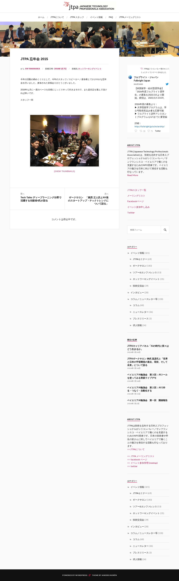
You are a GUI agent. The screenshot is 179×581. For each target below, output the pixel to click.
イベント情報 (96, 17)
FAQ (111, 17)
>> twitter (132, 466)
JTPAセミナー (140, 259)
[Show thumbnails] (64, 171)
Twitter (131, 212)
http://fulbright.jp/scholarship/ (150, 126)
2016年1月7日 (60, 69)
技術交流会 (138, 285)
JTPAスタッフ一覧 (136, 190)
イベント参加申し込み (138, 207)
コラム (136, 305)
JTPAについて (57, 17)
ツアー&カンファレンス (145, 272)
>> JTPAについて (136, 449)
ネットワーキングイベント (90, 69)
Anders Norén (109, 575)
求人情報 (137, 325)
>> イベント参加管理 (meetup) (142, 462)
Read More (132, 175)
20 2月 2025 (138, 84)
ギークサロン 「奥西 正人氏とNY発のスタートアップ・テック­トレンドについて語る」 (88, 200)
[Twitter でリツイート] (142, 69)
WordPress (81, 575)
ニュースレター (141, 312)
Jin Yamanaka (32, 69)
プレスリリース (141, 318)
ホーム (41, 17)
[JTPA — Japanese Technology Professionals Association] (89, 6)
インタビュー (137, 292)
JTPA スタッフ (77, 17)
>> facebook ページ (137, 459)
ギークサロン (139, 265)
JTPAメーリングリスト (130, 17)
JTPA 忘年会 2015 (34, 59)
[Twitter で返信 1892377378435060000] (136, 131)
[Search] (165, 230)
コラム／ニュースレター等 (144, 299)
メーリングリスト (136, 195)
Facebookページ (135, 201)
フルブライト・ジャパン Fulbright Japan (147, 79)
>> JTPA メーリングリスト (140, 456)
